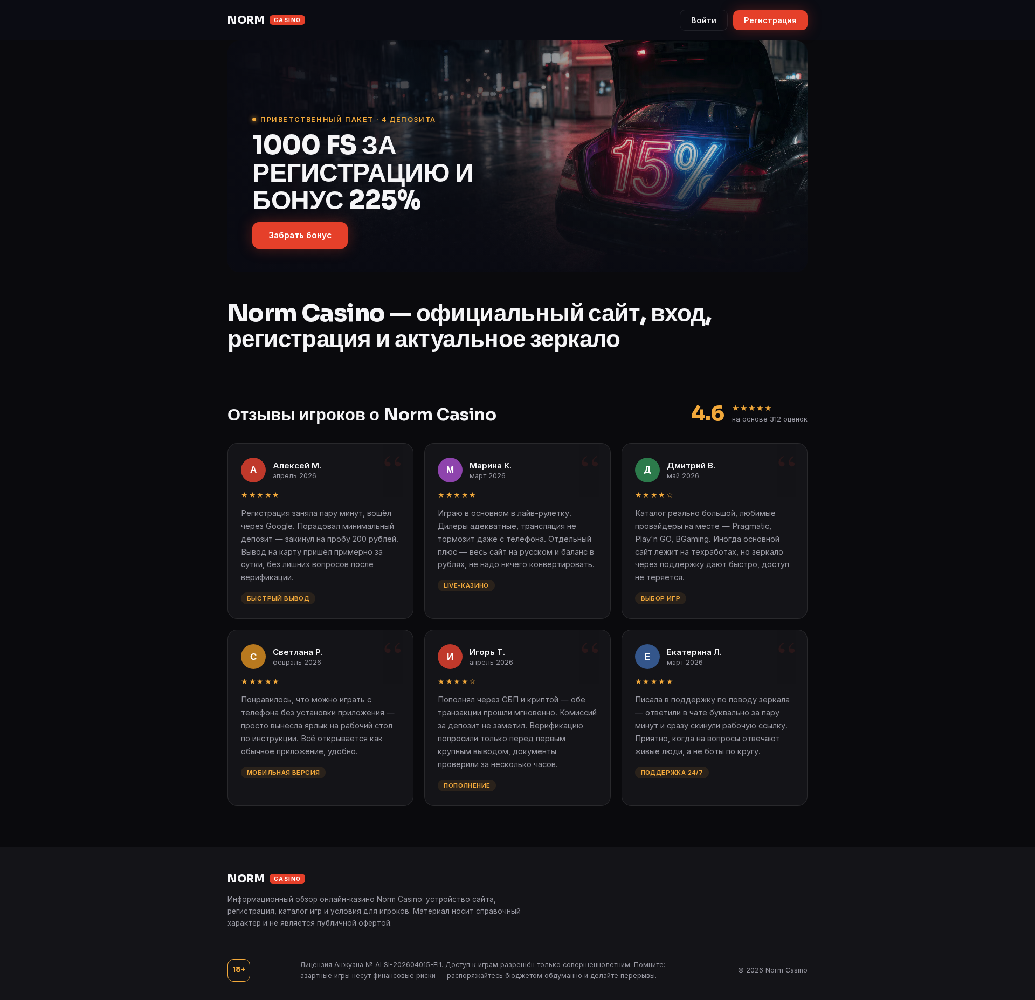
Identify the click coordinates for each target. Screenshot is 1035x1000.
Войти (703, 20)
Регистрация (770, 20)
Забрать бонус (300, 235)
